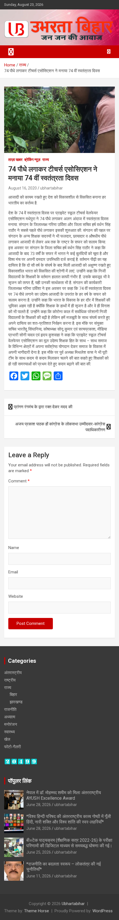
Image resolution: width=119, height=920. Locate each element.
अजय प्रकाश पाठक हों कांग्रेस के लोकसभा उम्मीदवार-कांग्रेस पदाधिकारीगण (60, 427)
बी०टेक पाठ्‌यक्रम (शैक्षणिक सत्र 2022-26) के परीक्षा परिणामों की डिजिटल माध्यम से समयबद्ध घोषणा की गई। (69, 843)
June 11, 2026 (38, 876)
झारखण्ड (16, 702)
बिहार (13, 694)
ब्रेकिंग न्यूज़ (32, 159)
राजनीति (10, 709)
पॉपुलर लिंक (20, 781)
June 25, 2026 (38, 852)
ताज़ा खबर (15, 159)
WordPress (102, 910)
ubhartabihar (51, 188)
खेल (7, 739)
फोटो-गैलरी (12, 746)
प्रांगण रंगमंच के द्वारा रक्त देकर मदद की (43, 406)
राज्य (45, 159)
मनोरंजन (10, 724)
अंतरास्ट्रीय (13, 672)
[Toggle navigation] (11, 51)
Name (13, 547)
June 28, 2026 (38, 804)
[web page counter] (20, 760)
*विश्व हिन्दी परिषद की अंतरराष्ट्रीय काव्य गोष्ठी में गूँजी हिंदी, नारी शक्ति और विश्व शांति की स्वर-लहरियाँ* (68, 819)
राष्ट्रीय (9, 680)
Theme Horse (36, 910)
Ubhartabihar (73, 903)
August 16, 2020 (22, 188)
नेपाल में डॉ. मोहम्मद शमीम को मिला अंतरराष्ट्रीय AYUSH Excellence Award (63, 795)
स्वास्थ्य (9, 731)
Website (15, 596)
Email (13, 572)
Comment (19, 481)
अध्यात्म (9, 716)
